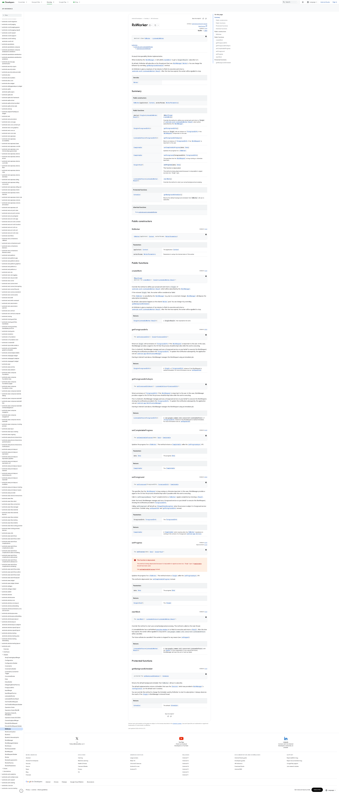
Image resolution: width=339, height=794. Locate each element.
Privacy (80, 769)
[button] (11, 21)
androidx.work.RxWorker (144, 48)
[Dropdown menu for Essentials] (27, 2)
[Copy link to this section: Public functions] (150, 263)
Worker (185, 63)
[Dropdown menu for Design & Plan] (42, 2)
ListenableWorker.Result (166, 280)
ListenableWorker (158, 38)
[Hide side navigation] (21, 791)
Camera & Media (82, 766)
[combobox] (291, 2)
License (34, 789)
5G (79, 772)
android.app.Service (194, 534)
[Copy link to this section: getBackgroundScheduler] (154, 669)
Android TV (133, 769)
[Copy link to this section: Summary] (143, 91)
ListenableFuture (139, 138)
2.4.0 (205, 430)
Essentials (21, 2)
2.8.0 (205, 329)
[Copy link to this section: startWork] (142, 612)
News (27, 769)
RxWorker (147, 38)
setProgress (168, 165)
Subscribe (317, 790)
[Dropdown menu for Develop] (54, 2)
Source (28, 766)
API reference (7, 9)
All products (90, 782)
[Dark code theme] (206, 36)
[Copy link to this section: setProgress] (144, 543)
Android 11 (185, 775)
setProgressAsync (194, 444)
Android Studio (325, 2)
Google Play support (292, 763)
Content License (177, 723)
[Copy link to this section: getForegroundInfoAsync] (154, 379)
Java (205, 31)
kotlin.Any (134, 45)
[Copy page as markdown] (155, 25)
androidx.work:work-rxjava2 (199, 24)
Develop (49, 2)
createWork (167, 60)
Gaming (80, 758)
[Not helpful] (206, 18)
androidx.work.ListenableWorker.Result (146, 71)
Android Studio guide (241, 758)
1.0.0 (206, 28)
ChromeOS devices (135, 763)
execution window (161, 629)
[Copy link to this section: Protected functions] (154, 661)
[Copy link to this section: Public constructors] (153, 221)
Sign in (335, 2)
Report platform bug (292, 758)
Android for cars (134, 766)
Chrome (56, 782)
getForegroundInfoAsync (172, 138)
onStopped (185, 637)
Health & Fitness (82, 763)
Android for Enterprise (32, 760)
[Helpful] (203, 18)
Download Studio (239, 766)
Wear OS (132, 760)
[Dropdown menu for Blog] (80, 2)
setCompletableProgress (172, 147)
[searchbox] (12, 15)
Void (140, 165)
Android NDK (238, 769)
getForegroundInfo (170, 128)
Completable (138, 147)
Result (200, 497)
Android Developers (137, 18)
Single (142, 115)
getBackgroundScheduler (155, 65)
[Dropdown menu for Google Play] (68, 2)
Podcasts (28, 775)
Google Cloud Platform (76, 782)
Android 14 (185, 766)
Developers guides (240, 760)
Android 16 (185, 760)
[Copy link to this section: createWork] (143, 271)
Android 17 (185, 758)
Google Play (62, 2)
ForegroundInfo (144, 128)
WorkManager (150, 60)
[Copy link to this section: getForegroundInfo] (149, 330)
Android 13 (185, 769)
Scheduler (137, 194)
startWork (167, 179)
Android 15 (185, 763)
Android (28, 758)
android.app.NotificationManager (149, 353)
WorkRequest (168, 133)
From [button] (146, 212)
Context (151, 103)
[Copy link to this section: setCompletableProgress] (154, 430)
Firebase (64, 782)
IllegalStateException (165, 506)
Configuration (137, 688)
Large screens (134, 758)
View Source (201, 26)
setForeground (169, 155)
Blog (76, 2)
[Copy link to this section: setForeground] (146, 477)
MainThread (168, 115)
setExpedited (196, 370)
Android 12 (185, 772)
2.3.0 (206, 542)
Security (28, 763)
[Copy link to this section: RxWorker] (141, 229)
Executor (175, 686)
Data (186, 147)
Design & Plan (36, 2)
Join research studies (293, 766)
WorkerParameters (172, 103)
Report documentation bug (294, 760)
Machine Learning (83, 760)
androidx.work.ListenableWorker (143, 47)
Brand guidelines (42, 789)
